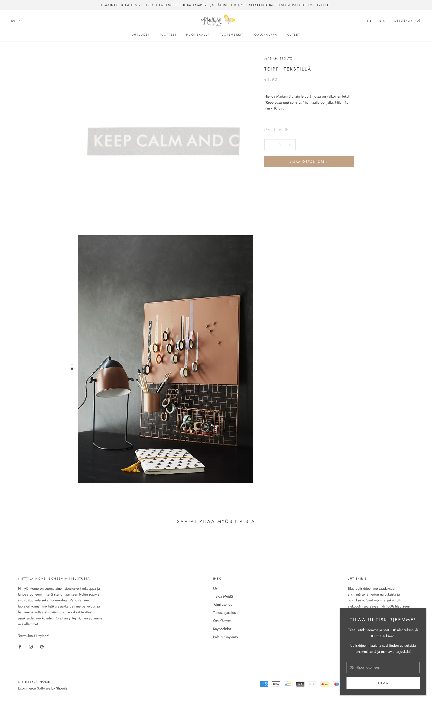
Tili (370, 21)
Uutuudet (141, 34)
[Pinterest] (286, 129)
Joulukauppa (265, 34)
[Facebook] (274, 129)
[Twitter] (280, 129)
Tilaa (383, 683)
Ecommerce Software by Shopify (43, 688)
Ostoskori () (407, 21)
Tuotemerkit (231, 34)
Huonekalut (198, 34)
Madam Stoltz (278, 58)
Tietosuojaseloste (225, 612)
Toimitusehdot (223, 604)
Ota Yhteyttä (222, 620)
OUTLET (293, 34)
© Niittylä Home (34, 682)
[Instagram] (31, 646)
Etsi (383, 21)
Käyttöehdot (222, 628)
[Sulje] (421, 614)
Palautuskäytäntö (225, 636)
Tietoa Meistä (223, 596)
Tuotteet (168, 34)
